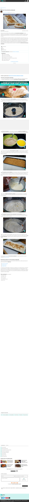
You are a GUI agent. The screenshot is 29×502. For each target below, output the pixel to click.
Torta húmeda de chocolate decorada (6, 449)
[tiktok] (9, 498)
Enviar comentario (25, 486)
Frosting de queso (4, 264)
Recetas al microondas (16, 51)
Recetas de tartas (6, 257)
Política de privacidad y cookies (18, 500)
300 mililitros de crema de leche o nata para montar (10, 58)
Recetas (1, 7)
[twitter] (3, 498)
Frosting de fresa (4, 266)
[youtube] (6, 498)
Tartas (5, 7)
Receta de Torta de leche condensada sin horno (24, 465)
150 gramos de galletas (6, 54)
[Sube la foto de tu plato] (17, 471)
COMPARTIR (25, 1)
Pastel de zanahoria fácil (5, 448)
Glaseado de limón (4, 455)
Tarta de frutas (16, 414)
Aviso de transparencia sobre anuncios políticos (6, 501)
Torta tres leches (4, 447)
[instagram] (5, 498)
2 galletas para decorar (6, 60)
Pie (1, 414)
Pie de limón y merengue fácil (5, 451)
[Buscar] (27, 1)
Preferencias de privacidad (24, 500)
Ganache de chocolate (5, 263)
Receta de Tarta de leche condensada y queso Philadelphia (10, 461)
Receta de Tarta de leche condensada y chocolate (16, 75)
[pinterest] (8, 498)
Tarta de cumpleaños (5, 414)
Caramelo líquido (4, 453)
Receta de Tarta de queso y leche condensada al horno (24, 461)
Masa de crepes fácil (4, 456)
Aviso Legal (13, 500)
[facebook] (2, 498)
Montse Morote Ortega (5, 12)
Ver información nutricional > (14, 61)
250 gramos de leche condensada (7, 56)
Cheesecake (20, 414)
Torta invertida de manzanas (5, 452)
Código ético (12, 501)
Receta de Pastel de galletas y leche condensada (10, 465)
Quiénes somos (9, 500)
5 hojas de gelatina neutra (6, 59)
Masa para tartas (25, 414)
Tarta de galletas (11, 414)
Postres (3, 7)
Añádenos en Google (25, 30)
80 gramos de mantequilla (6, 55)
